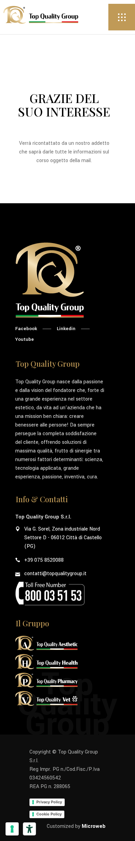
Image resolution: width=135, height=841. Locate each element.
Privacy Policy (49, 802)
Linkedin (66, 328)
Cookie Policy (49, 814)
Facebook (26, 328)
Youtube (24, 339)
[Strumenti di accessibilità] (29, 828)
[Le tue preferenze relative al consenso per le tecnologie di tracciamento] (12, 828)
